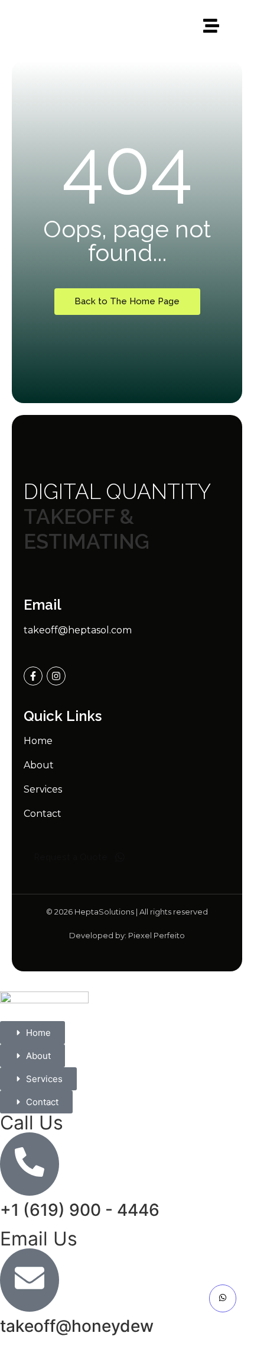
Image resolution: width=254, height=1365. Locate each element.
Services (43, 789)
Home (38, 740)
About (39, 765)
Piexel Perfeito (156, 935)
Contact (42, 813)
